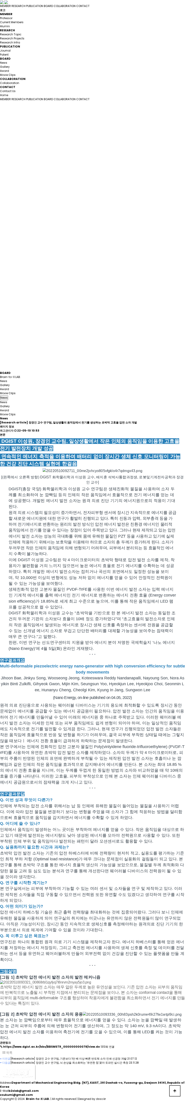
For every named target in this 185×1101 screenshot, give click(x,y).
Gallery (5, 67)
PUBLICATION (34, 6)
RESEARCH (18, 6)
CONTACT (83, 6)
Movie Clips (8, 75)
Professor (6, 18)
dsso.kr (101, 1099)
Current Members (11, 22)
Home (4, 95)
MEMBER (5, 6)
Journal (5, 50)
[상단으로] (174, 1090)
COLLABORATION (65, 6)
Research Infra (10, 42)
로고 (2, 10)
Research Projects (12, 38)
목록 (8, 1052)
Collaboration (9, 83)
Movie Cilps (8, 393)
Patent (4, 55)
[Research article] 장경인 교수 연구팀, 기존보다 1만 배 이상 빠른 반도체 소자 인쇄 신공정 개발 (68, 1058)
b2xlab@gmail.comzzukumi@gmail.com (19, 1093)
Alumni (5, 26)
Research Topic (10, 34)
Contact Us (8, 91)
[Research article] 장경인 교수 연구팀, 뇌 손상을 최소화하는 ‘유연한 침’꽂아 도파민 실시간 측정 (69, 1063)
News (3, 63)
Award (4, 71)
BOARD (48, 6)
